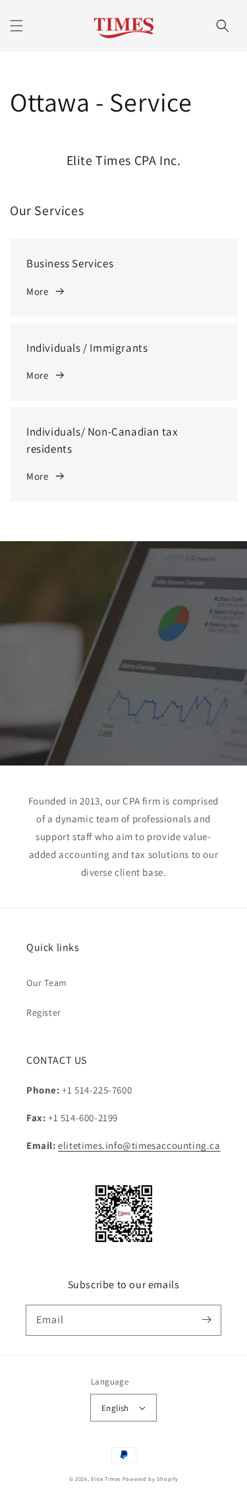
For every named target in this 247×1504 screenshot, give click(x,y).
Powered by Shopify (150, 1478)
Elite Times (106, 1478)
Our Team (46, 983)
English (115, 1408)
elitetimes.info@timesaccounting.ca (139, 1145)
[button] (16, 25)
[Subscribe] (206, 1319)
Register (43, 1012)
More (37, 291)
